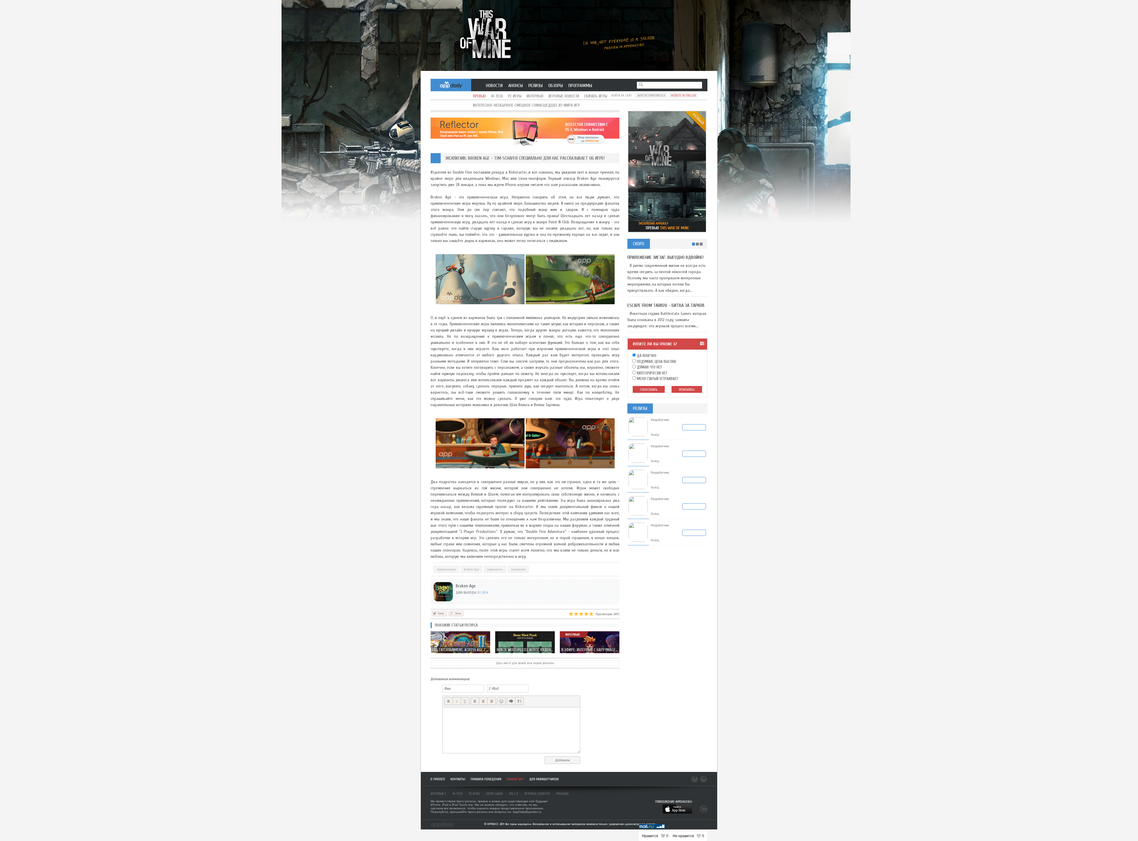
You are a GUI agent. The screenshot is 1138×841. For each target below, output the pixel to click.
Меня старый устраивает (657, 379)
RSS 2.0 (513, 794)
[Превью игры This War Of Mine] (569, 35)
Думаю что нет (649, 367)
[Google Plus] (455, 613)
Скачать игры (595, 96)
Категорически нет (651, 373)
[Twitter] (439, 613)
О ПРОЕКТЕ (437, 779)
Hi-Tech (497, 96)
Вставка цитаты (511, 701)
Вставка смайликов (501, 701)
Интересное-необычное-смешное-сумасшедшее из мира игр (526, 105)
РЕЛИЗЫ (535, 85)
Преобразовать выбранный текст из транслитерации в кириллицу (519, 701)
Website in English (683, 95)
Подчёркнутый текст (465, 701)
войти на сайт (621, 95)
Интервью (535, 96)
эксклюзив (518, 569)
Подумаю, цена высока (656, 361)
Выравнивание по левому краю (475, 701)
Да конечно (646, 355)
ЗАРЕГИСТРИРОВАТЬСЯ (651, 95)
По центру (483, 701)
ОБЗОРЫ (555, 85)
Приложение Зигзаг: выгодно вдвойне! (665, 257)
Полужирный (448, 701)
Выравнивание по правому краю (491, 701)
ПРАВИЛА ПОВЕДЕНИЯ (486, 779)
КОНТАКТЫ (457, 779)
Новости (494, 85)
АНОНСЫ (515, 85)
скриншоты (495, 569)
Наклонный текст (457, 701)
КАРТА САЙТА (494, 794)
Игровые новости (564, 96)
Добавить (562, 760)
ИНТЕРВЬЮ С (438, 794)
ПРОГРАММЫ (580, 85)
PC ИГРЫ (474, 794)
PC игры (515, 96)
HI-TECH (458, 794)
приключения (446, 569)
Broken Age (471, 569)
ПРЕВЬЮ (479, 96)
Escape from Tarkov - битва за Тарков (665, 305)
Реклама (562, 794)
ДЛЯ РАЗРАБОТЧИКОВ (544, 779)
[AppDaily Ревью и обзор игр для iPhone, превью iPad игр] (442, 824)
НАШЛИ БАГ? (515, 779)
